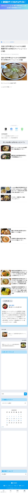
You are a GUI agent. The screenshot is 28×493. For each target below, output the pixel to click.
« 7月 (2, 427)
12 (11, 418)
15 (18, 418)
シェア (16, 485)
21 (16, 420)
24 (7, 422)
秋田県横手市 (15, 137)
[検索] (25, 393)
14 (16, 418)
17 (7, 420)
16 (21, 418)
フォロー (22, 485)
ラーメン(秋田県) (5, 136)
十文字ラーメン (13, 136)
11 (9, 418)
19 (11, 420)
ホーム (6, 485)
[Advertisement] (14, 26)
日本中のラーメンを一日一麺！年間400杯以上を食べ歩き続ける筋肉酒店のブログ (14, 6)
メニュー (11, 485)
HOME (15, 483)
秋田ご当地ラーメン (6, 137)
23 (21, 420)
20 (14, 420)
